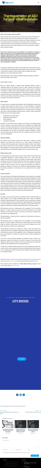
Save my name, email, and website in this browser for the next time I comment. (17, 452)
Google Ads (10, 406)
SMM (18, 406)
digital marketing (5, 406)
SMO (19, 406)
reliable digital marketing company (28, 263)
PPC (13, 406)
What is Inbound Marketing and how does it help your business (33, 430)
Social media (23, 406)
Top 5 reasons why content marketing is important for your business (8, 430)
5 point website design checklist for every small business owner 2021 (20, 430)
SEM (15, 406)
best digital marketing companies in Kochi (28, 261)
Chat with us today (15, 265)
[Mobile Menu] (38, 2)
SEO (16, 406)
